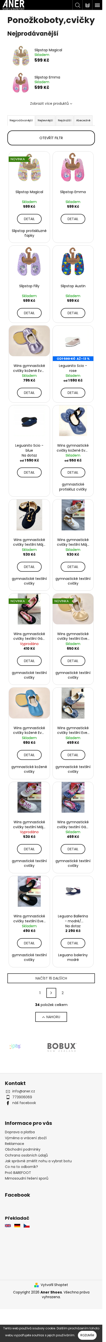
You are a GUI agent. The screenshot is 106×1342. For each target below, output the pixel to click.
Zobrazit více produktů (49, 103)
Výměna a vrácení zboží (26, 1138)
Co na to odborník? (21, 1166)
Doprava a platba (20, 1132)
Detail (29, 218)
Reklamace (14, 1143)
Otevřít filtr (51, 137)
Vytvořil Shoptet (54, 1285)
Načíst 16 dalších (51, 978)
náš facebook (24, 1102)
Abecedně (83, 120)
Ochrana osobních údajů (26, 1155)
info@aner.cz (23, 1091)
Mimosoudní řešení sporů (26, 1178)
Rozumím (87, 1335)
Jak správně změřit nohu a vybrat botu (38, 1161)
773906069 (22, 1097)
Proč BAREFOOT (18, 1172)
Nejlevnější (45, 120)
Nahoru (53, 1016)
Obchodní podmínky (22, 1149)
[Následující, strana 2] (51, 993)
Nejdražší (64, 120)
